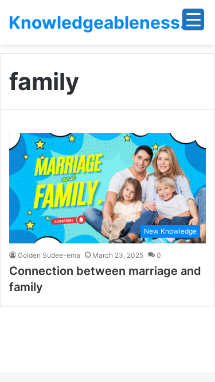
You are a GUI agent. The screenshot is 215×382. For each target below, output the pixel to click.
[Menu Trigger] (193, 19)
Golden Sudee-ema (49, 255)
